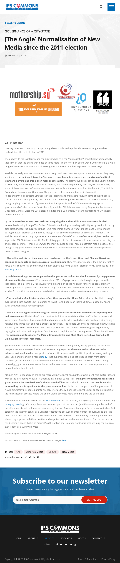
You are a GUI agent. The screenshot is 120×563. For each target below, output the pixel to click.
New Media (68, 451)
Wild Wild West (54, 400)
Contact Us (98, 538)
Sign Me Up (93, 499)
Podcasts (66, 538)
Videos (82, 538)
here (64, 440)
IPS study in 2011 (13, 269)
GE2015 (53, 451)
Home (18, 538)
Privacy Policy (108, 559)
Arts (18, 451)
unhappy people (13, 404)
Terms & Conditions (88, 559)
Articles (49, 538)
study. (44, 356)
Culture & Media (34, 451)
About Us (33, 538)
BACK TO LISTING (15, 22)
